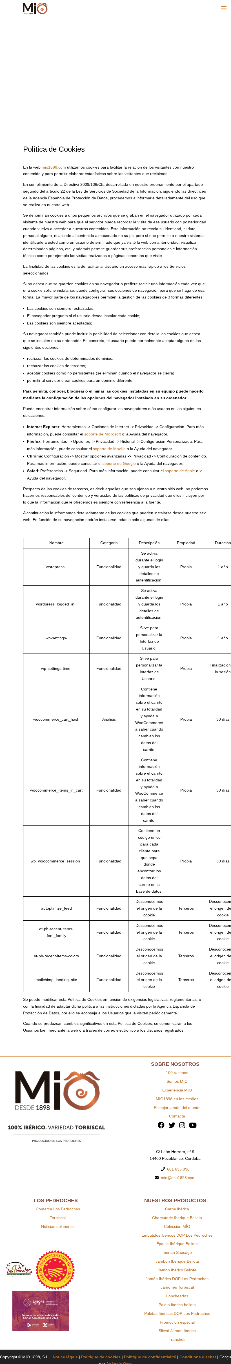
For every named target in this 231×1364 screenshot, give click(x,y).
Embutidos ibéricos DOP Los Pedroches (177, 1235)
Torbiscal (58, 1217)
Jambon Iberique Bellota (177, 1261)
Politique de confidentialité (150, 1357)
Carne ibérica (177, 1209)
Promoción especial (177, 1322)
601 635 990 (178, 1169)
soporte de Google (119, 463)
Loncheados (177, 1296)
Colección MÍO (177, 1226)
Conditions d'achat (197, 1357)
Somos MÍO (177, 1081)
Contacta (177, 1116)
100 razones (177, 1072)
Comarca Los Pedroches (58, 1209)
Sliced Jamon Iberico (177, 1330)
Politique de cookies (101, 1357)
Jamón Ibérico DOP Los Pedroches (177, 1278)
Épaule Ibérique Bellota (177, 1243)
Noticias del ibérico (58, 1226)
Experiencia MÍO (177, 1090)
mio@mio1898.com (178, 1177)
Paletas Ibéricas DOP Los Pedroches (177, 1313)
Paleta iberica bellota (177, 1304)
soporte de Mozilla (109, 448)
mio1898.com (54, 167)
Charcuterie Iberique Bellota (177, 1217)
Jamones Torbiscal (177, 1287)
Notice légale (65, 1357)
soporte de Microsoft (102, 434)
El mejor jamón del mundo (177, 1107)
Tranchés (177, 1339)
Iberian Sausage (177, 1252)
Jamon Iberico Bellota (177, 1270)
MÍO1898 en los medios (177, 1099)
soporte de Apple (180, 471)
